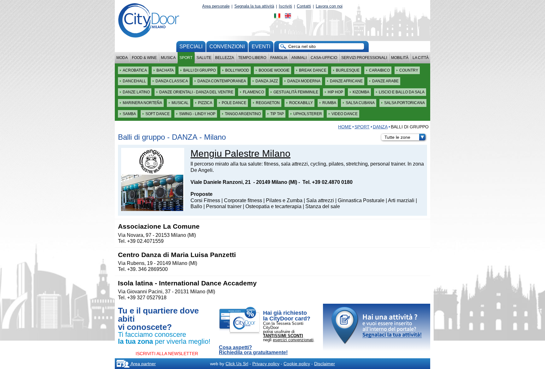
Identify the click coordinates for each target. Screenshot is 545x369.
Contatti (304, 6)
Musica (168, 58)
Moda (122, 58)
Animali (299, 58)
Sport (185, 58)
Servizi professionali (364, 58)
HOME (344, 126)
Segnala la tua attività (254, 6)
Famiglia (278, 58)
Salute (203, 58)
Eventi (261, 46)
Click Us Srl (237, 363)
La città (421, 58)
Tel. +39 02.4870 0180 (327, 182)
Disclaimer (324, 363)
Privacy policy (265, 363)
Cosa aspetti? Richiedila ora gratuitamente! (253, 350)
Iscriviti (285, 6)
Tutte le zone (397, 137)
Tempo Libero (252, 58)
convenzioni (227, 46)
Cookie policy (297, 363)
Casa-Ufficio (324, 58)
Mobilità (399, 58)
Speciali (190, 46)
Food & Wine (144, 58)
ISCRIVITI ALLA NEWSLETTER (167, 353)
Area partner (143, 363)
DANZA (380, 126)
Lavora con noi (329, 6)
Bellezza (224, 58)
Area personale (216, 6)
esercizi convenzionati (293, 339)
